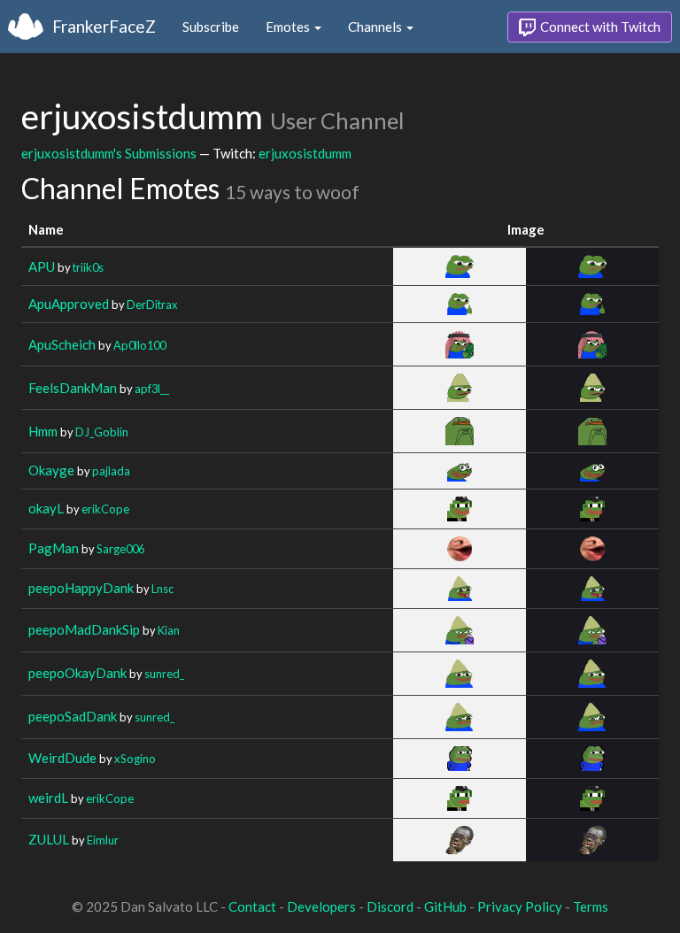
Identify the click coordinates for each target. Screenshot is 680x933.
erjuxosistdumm (305, 153)
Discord (390, 906)
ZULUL (48, 839)
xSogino (135, 759)
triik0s (88, 267)
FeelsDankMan (72, 388)
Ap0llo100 (139, 345)
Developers (321, 906)
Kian (169, 630)
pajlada (111, 471)
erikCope (105, 509)
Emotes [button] (289, 27)
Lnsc (162, 589)
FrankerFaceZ (104, 26)
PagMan (53, 548)
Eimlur (103, 840)
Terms (590, 906)
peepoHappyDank (81, 588)
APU (41, 266)
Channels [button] (376, 27)
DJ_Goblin (101, 432)
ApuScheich (62, 344)
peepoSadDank (72, 716)
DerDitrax (152, 304)
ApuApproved (68, 304)
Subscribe (210, 27)
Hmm (43, 431)
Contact (252, 906)
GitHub (445, 906)
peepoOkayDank (77, 673)
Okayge (51, 470)
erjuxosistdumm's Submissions (109, 153)
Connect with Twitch (599, 27)
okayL (46, 508)
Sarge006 (120, 549)
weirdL (48, 798)
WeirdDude (62, 758)
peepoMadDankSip (84, 629)
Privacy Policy (519, 906)
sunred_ (164, 674)
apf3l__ (152, 389)
